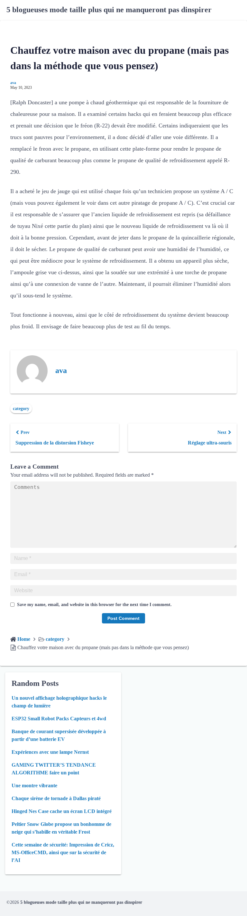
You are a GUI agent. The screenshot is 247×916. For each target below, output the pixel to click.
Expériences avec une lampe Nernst (50, 752)
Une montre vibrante (34, 785)
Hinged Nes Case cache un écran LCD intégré (62, 811)
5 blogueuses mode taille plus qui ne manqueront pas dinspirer (109, 9)
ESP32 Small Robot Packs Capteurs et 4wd (59, 718)
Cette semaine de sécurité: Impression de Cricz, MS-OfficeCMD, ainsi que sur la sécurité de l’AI (63, 852)
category (21, 408)
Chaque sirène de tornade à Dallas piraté (56, 798)
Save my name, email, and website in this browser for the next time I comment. (94, 604)
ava (13, 82)
